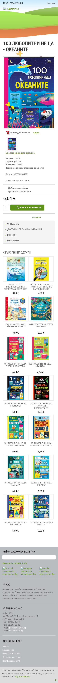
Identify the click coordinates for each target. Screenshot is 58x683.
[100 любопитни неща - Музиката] (15, 507)
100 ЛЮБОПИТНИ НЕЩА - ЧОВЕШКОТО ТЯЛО (15, 365)
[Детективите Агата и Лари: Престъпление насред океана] (41, 269)
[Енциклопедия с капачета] (41, 308)
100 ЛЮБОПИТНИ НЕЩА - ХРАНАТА (40, 365)
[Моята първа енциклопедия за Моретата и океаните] (15, 269)
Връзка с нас (8, 650)
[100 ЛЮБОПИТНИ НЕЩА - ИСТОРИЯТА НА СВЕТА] (41, 427)
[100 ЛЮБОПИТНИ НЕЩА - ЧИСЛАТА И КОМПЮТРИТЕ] (41, 388)
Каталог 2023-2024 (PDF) (14, 563)
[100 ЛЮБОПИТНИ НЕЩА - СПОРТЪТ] (41, 467)
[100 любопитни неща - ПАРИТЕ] (41, 507)
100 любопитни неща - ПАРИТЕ (41, 523)
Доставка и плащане (11, 657)
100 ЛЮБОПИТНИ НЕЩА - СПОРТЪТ (41, 484)
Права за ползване (11, 653)
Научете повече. (22, 676)
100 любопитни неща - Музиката (15, 523)
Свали (36, 132)
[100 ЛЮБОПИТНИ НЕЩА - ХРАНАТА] (40, 348)
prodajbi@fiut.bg (16, 631)
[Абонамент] (53, 557)
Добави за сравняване (19, 191)
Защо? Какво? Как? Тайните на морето (15, 325)
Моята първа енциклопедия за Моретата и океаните (15, 287)
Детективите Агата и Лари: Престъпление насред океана (41, 287)
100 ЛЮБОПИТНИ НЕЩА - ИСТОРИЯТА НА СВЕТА (41, 444)
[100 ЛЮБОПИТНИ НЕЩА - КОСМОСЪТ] (15, 388)
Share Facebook (51, 218)
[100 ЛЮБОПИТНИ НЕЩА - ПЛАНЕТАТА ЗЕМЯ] (15, 427)
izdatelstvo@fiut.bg (17, 628)
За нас (5, 646)
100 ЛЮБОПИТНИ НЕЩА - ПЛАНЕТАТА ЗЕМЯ (15, 444)
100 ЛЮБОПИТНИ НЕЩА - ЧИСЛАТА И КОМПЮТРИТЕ (41, 405)
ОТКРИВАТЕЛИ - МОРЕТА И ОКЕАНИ (41, 325)
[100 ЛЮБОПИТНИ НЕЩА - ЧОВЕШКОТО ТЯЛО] (15, 348)
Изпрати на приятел (45, 218)
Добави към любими (18, 188)
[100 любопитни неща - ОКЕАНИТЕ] (12, 144)
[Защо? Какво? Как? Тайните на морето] (15, 308)
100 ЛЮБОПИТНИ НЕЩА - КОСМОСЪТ (15, 404)
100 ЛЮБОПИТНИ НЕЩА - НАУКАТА (15, 484)
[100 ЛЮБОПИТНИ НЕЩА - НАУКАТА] (15, 467)
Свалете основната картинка (20, 153)
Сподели (36, 217)
